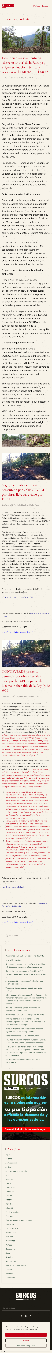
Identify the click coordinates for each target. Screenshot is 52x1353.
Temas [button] (45, 6)
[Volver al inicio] (8, 6)
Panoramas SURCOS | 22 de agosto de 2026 (24, 1014)
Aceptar (26, 1335)
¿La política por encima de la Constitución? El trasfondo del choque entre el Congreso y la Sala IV (25, 974)
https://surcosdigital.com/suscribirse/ (17, 632)
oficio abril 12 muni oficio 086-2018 (17, 597)
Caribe (8, 1183)
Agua (7, 1154)
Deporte (8, 1199)
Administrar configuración (26, 1346)
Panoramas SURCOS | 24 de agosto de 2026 (24, 956)
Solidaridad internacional (15, 1265)
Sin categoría (10, 1261)
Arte (7, 1175)
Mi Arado (9, 1236)
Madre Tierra (34, 78)
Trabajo (8, 1269)
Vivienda (9, 1273)
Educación (9, 1208)
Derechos (9, 1204)
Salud (7, 1253)
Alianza (8, 1158)
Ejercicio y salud (12, 1212)
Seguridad (9, 1257)
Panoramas (10, 1240)
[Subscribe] (48, 1308)
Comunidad (10, 1187)
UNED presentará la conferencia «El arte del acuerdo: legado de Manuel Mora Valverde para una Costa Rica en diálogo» (25, 1022)
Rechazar (26, 1340)
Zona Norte (10, 1277)
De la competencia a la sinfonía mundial (22, 1035)
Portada (36, 6)
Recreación (10, 1249)
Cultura (8, 1195)
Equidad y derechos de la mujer (18, 1220)
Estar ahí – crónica (13, 960)
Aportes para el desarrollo (16, 1171)
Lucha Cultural (11, 1228)
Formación (9, 1224)
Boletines (9, 1179)
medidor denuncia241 (13, 887)
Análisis (8, 1167)
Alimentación (11, 1163)
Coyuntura (9, 1191)
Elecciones (9, 1216)
